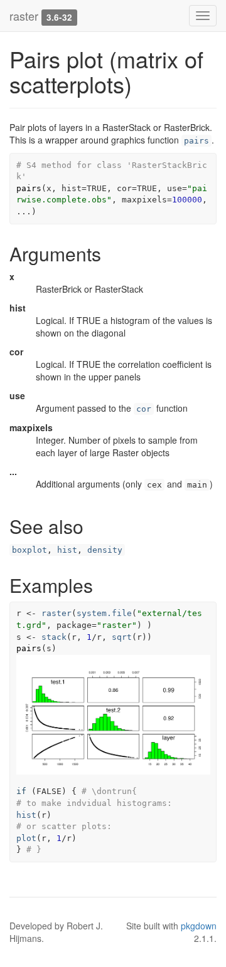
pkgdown (199, 925)
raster (23, 16)
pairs (196, 140)
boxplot (29, 550)
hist (67, 550)
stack (54, 637)
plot (26, 838)
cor (143, 409)
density (104, 550)
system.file (104, 613)
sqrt (122, 637)
